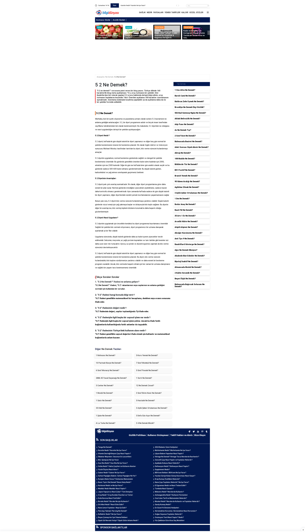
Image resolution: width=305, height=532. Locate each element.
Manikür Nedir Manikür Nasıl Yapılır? (112, 489)
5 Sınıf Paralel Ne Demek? (147, 370)
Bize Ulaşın (200, 435)
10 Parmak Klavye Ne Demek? (108, 363)
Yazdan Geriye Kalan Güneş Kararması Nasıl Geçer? (175, 476)
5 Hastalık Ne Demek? (145, 400)
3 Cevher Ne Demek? (104, 385)
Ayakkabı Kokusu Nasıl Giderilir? (167, 463)
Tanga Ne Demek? (127, 5)
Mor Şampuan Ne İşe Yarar (108, 460)
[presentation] (177, 5)
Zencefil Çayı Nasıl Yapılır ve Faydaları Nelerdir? (174, 460)
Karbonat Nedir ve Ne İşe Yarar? (110, 485)
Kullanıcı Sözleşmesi (158, 435)
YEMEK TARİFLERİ (172, 12)
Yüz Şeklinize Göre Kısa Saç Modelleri (169, 520)
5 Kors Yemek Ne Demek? (147, 355)
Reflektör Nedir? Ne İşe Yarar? (110, 514)
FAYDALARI (158, 12)
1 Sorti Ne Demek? (144, 378)
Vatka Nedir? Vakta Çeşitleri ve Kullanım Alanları (117, 466)
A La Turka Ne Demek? (105, 423)
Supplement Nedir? (162, 469)
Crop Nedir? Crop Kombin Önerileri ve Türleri (115, 495)
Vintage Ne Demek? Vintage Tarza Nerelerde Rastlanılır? (177, 457)
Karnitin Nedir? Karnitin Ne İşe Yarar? (112, 450)
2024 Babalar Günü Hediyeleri (166, 447)
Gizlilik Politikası (137, 435)
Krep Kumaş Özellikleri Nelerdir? (167, 479)
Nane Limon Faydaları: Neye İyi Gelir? (112, 508)
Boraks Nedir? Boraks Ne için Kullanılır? (113, 501)
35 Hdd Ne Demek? (104, 408)
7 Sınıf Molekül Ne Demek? (147, 363)
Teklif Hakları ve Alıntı (181, 435)
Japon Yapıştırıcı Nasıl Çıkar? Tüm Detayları (115, 492)
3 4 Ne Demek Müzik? (145, 423)
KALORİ (184, 12)
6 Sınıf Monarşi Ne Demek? (107, 370)
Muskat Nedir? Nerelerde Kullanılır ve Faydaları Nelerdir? (177, 501)
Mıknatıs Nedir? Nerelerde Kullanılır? (169, 492)
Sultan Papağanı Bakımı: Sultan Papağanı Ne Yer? (117, 476)
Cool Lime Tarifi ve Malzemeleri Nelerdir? (171, 498)
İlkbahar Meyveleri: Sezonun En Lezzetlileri (114, 457)
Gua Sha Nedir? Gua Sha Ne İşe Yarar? (113, 463)
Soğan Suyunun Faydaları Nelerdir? (168, 514)
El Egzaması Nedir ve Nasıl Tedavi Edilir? (170, 485)
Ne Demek (109, 77)
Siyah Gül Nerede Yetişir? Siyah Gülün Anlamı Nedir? (118, 520)
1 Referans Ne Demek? (105, 355)
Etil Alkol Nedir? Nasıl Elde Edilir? (111, 504)
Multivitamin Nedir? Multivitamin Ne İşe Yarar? (173, 450)
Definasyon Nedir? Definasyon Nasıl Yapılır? (172, 466)
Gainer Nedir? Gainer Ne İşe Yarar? (111, 473)
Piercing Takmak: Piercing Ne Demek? (112, 511)
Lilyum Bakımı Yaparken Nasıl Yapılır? (169, 454)
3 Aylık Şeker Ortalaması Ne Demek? (151, 408)
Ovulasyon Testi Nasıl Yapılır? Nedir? (169, 517)
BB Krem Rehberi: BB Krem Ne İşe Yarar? (170, 473)
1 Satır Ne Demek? (104, 400)
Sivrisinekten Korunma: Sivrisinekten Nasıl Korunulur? (176, 511)
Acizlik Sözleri (119, 20)
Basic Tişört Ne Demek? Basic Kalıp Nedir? (114, 482)
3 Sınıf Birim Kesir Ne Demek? (149, 393)
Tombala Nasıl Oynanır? (164, 489)
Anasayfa (100, 77)
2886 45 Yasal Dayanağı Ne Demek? (111, 378)
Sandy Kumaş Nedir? (163, 504)
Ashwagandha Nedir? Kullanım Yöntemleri (171, 495)
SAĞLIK (142, 12)
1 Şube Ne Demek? (104, 416)
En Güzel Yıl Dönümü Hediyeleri (167, 508)
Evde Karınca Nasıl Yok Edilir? (109, 498)
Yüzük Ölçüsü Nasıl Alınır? (108, 469)
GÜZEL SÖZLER (196, 12)
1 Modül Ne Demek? (104, 393)
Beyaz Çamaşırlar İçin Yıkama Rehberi (112, 517)
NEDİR (149, 12)
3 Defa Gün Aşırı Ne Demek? (148, 416)
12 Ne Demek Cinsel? (145, 385)
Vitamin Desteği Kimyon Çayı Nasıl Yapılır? (114, 454)
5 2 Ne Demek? (120, 77)
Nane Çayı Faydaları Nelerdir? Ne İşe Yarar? (172, 482)
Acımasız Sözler (103, 20)
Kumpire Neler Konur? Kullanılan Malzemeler (115, 479)
